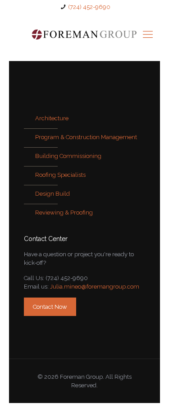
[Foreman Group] (84, 34)
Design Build (52, 193)
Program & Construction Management (86, 137)
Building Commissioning (68, 156)
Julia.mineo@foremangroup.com (94, 286)
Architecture (52, 118)
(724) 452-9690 (89, 7)
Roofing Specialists (60, 174)
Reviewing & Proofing (64, 212)
